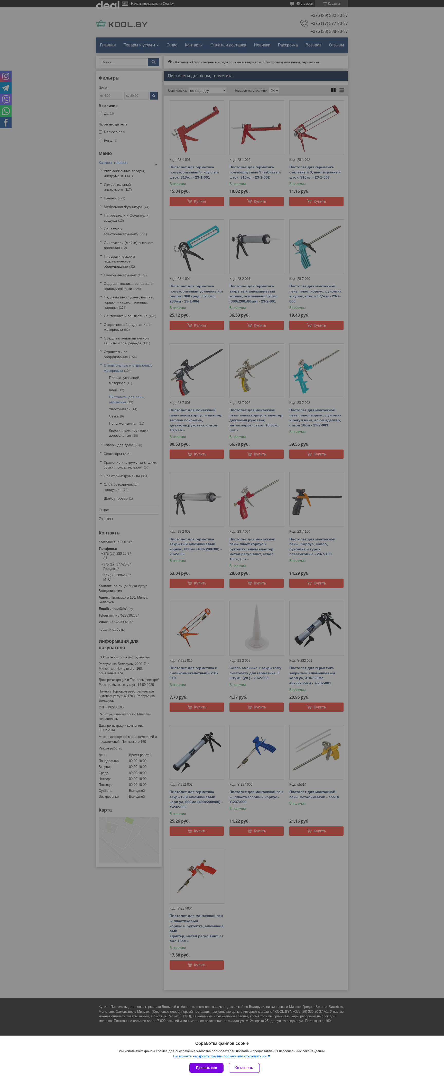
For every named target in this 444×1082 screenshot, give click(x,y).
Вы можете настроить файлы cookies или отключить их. (220, 1056)
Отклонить (244, 1068)
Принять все (206, 1068)
